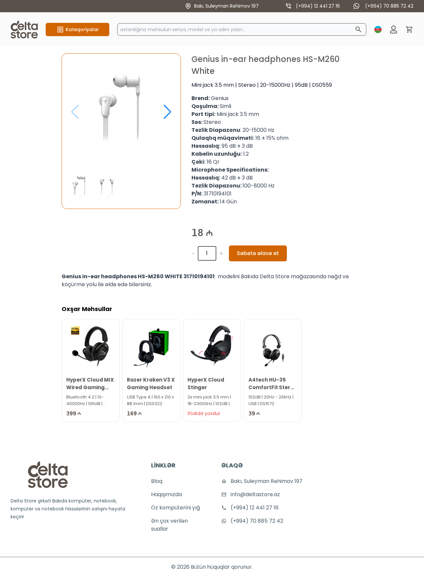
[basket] (409, 29)
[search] (358, 29)
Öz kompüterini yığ (175, 507)
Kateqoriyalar (82, 29)
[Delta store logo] (48, 474)
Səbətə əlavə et (258, 253)
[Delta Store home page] (24, 29)
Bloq (156, 481)
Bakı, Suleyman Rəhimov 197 (226, 6)
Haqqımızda (166, 494)
